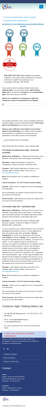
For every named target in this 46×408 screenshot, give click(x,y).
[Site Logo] (7, 7)
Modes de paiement (9, 358)
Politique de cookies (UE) (11, 361)
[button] (41, 6)
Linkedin (8, 349)
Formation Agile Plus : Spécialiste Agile (16, 20)
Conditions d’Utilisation (10, 354)
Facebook (4, 349)
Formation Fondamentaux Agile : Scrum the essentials (20, 17)
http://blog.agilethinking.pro (10, 173)
